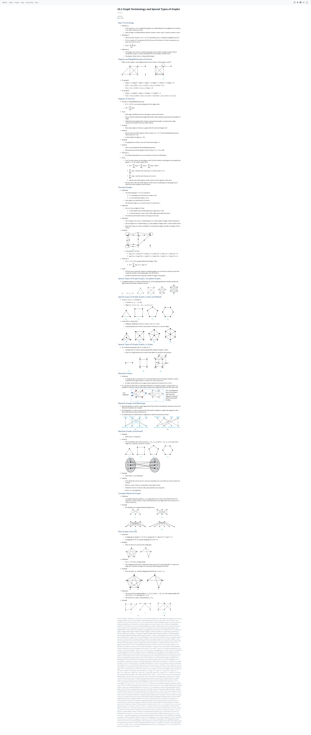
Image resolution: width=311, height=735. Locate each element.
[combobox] (307, 2)
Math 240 (119, 12)
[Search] (306, 2)
